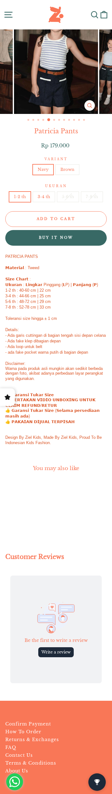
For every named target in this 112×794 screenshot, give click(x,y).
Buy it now (56, 237)
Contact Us (19, 755)
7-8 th (92, 196)
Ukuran (56, 186)
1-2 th (20, 196)
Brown (67, 169)
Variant (56, 159)
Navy (43, 169)
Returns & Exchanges (32, 739)
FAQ (10, 747)
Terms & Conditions (30, 763)
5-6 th (68, 196)
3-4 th (44, 196)
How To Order (23, 732)
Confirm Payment (28, 724)
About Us (16, 771)
